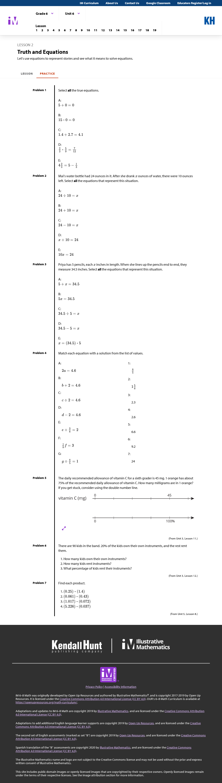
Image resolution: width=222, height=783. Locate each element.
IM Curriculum (89, 3)
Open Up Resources (141, 723)
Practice (47, 73)
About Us (112, 3)
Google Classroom (158, 3)
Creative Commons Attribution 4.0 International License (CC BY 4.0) (103, 699)
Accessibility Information (120, 687)
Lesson (27, 73)
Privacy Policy (94, 687)
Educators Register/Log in (194, 3)
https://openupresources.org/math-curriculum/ (46, 702)
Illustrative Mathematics (113, 711)
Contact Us (132, 3)
